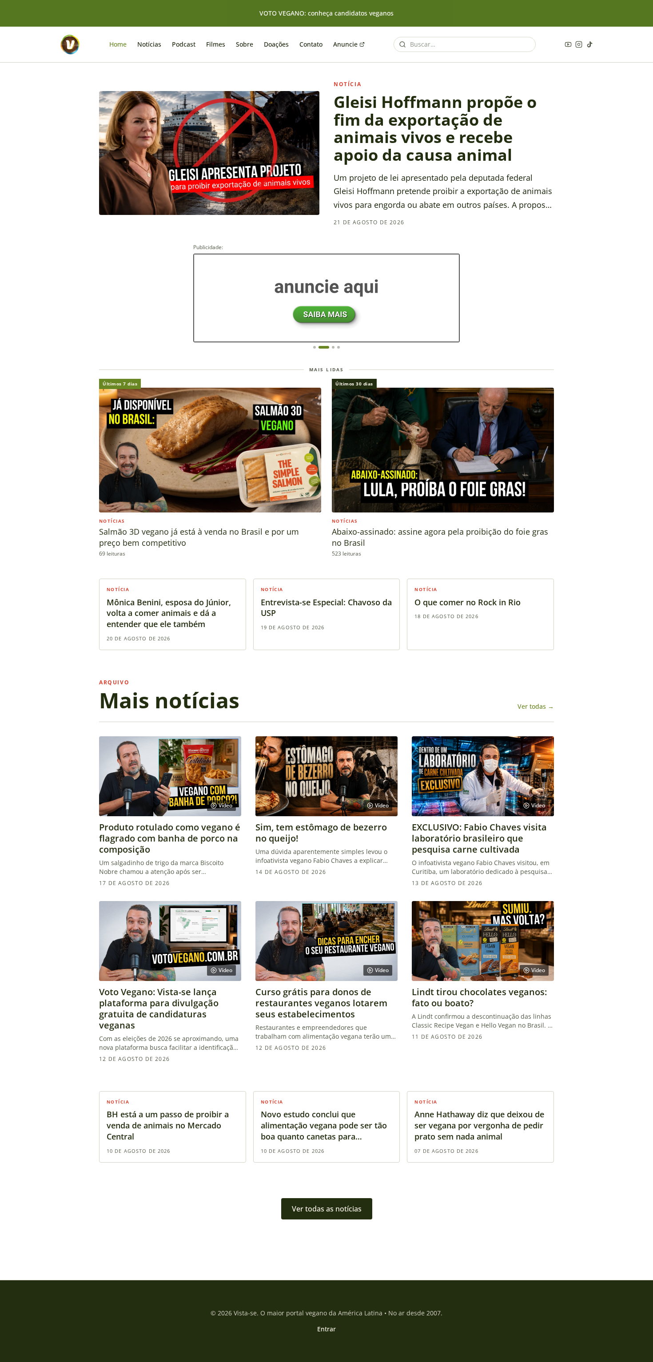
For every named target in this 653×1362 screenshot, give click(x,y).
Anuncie (345, 44)
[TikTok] (589, 44)
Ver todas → (536, 706)
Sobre (244, 44)
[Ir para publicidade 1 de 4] (314, 347)
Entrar (326, 1329)
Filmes (215, 44)
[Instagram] (578, 44)
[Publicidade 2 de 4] (326, 298)
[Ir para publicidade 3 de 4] (333, 347)
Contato (311, 44)
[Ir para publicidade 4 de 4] (338, 347)
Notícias (149, 44)
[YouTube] (568, 44)
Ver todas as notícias (327, 1209)
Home (118, 44)
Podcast (183, 44)
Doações (276, 44)
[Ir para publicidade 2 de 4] (324, 347)
